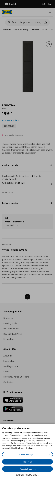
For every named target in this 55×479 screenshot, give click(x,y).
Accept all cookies (28, 469)
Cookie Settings (26, 454)
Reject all (27, 462)
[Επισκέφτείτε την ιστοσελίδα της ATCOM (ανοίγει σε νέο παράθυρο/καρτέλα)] (27, 475)
